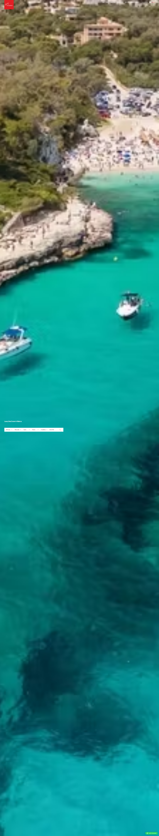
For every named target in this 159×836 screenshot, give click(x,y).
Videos (137, 2)
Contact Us (145, 2)
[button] (151, 833)
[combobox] (9, 429)
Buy (103, 2)
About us (113, 2)
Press (132, 2)
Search (60, 429)
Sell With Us (120, 2)
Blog (126, 2)
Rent (107, 2)
